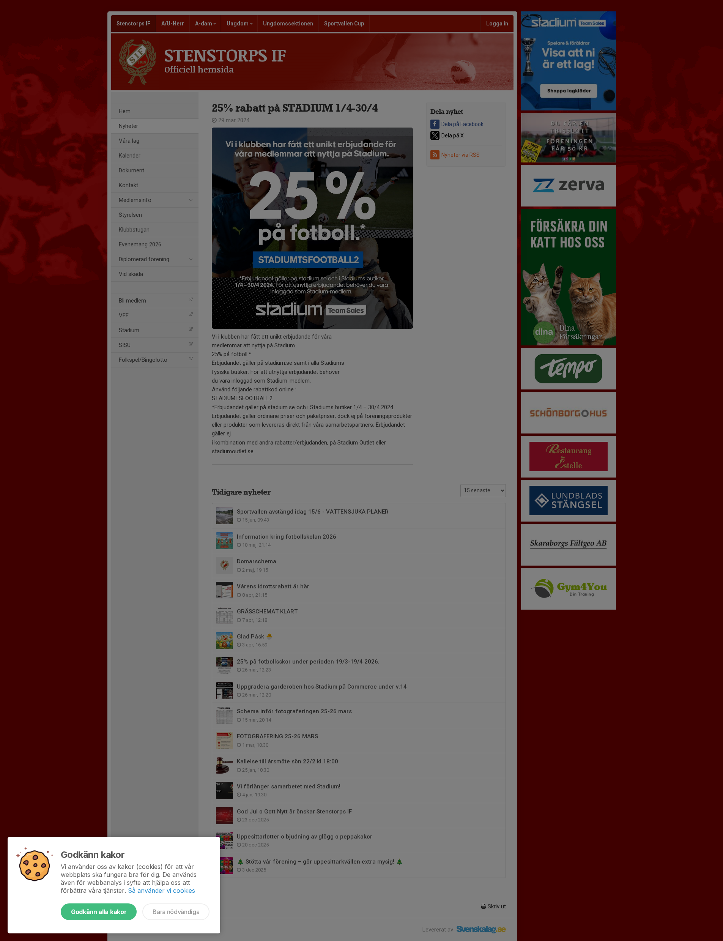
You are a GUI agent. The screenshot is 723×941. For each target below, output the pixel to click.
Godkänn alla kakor (98, 912)
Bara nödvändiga (176, 912)
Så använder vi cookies (161, 890)
